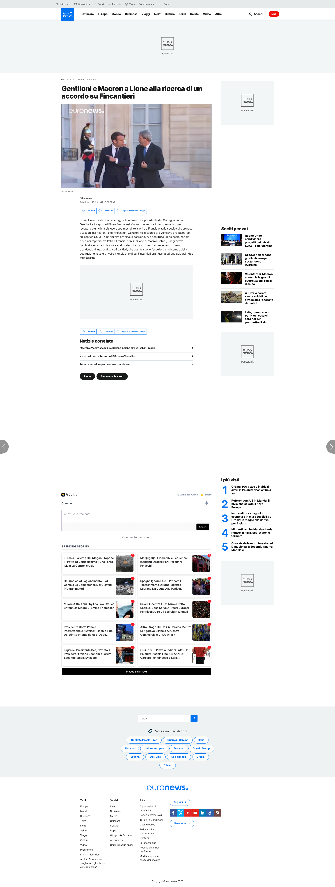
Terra (182, 14)
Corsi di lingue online (121, 844)
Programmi (86, 849)
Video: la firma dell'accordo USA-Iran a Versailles (107, 356)
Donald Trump (201, 748)
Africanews (116, 839)
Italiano (62, 4)
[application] (136, 146)
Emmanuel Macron (112, 376)
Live (273, 13)
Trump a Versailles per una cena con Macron (105, 364)
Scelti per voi (234, 228)
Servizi (114, 800)
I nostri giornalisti (89, 854)
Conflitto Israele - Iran (144, 739)
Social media (179, 756)
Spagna (135, 756)
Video (207, 14)
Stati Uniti (155, 756)
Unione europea (154, 748)
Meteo (113, 815)
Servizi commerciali (151, 814)
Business (131, 14)
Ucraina (130, 748)
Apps (113, 830)
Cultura (170, 14)
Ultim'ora (88, 14)
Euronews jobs (148, 842)
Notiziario (115, 811)
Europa (102, 14)
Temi (83, 800)
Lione (87, 376)
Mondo (116, 14)
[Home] (62, 79)
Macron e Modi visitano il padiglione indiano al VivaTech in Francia (117, 347)
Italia (201, 739)
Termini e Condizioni (151, 819)
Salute (194, 14)
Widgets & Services (121, 835)
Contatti (144, 837)
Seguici (114, 825)
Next (157, 14)
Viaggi (146, 14)
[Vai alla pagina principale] (67, 14)
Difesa (167, 765)
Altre (142, 800)
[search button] (160, 4)
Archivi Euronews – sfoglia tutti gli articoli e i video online (92, 863)
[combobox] (178, 4)
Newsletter (180, 823)
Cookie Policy (147, 824)
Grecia (200, 756)
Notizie (70, 79)
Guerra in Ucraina (177, 739)
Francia (92, 79)
